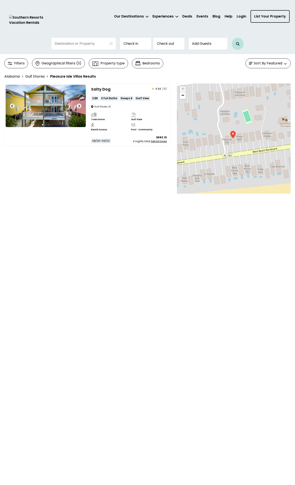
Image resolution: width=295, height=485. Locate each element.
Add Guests (201, 43)
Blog (216, 16)
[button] (238, 44)
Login (241, 16)
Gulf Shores (35, 76)
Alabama (12, 76)
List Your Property (270, 16)
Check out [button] (165, 43)
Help (228, 16)
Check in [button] (131, 43)
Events (202, 16)
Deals (187, 16)
